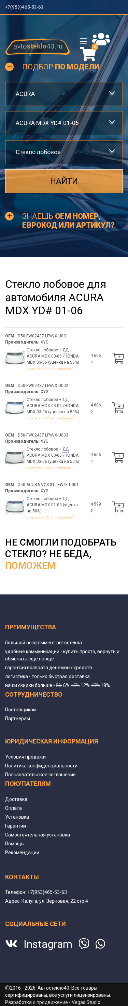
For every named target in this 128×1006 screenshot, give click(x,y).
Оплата (13, 808)
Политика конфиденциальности (41, 765)
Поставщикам (21, 709)
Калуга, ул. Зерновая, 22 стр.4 (55, 901)
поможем (30, 565)
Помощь (14, 843)
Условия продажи (25, 757)
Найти (64, 181)
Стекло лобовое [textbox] (38, 152)
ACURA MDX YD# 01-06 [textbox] (47, 122)
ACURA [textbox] (25, 93)
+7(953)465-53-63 (25, 7)
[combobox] (64, 94)
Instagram (48, 944)
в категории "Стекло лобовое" (50, 369)
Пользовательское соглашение (40, 774)
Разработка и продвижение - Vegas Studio (52, 1002)
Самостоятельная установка (37, 834)
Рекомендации (22, 852)
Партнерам (17, 718)
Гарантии (15, 826)
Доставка (16, 799)
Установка (17, 817)
